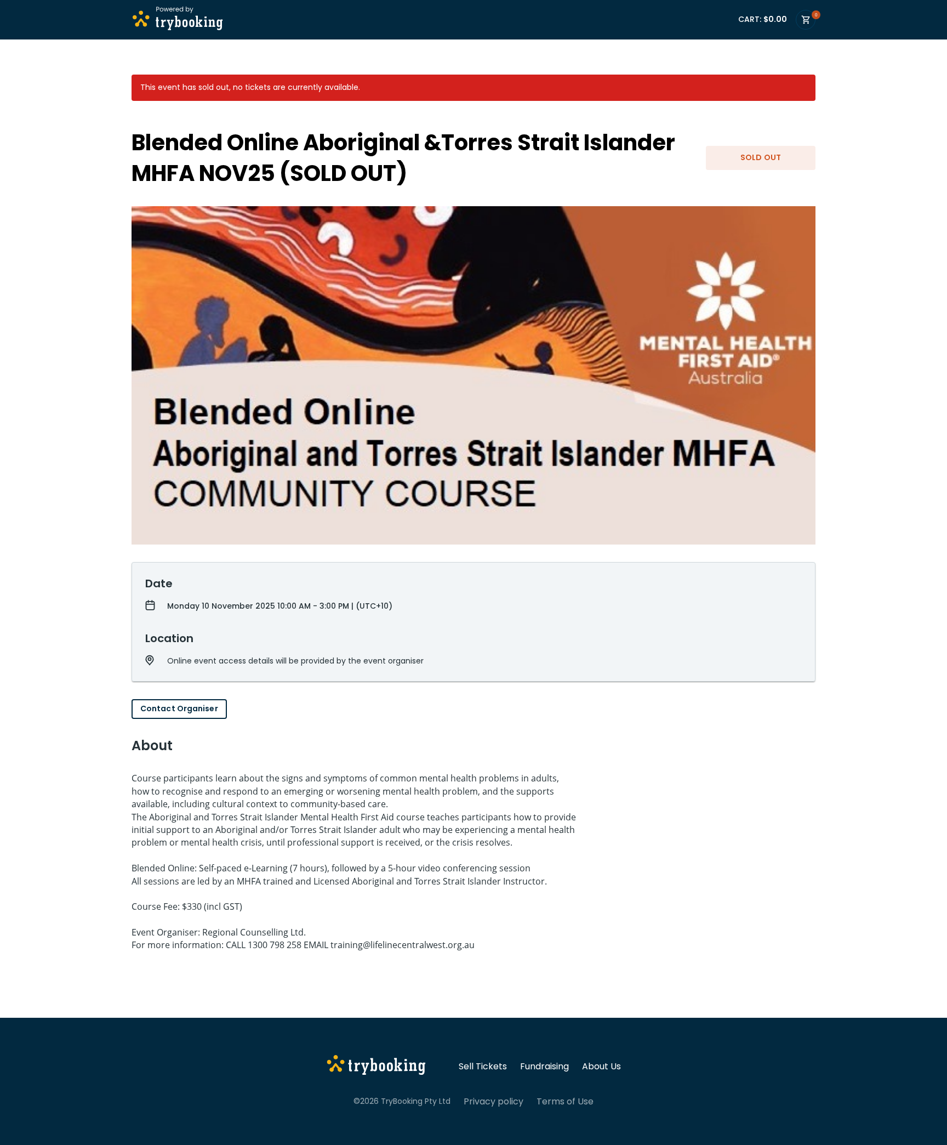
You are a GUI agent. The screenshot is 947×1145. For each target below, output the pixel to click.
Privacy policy (493, 1102)
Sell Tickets (483, 1067)
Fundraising (544, 1067)
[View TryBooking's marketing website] (376, 1066)
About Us (601, 1067)
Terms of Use (565, 1102)
